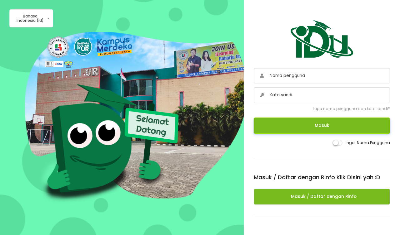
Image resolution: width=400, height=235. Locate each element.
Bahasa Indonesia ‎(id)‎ (30, 18)
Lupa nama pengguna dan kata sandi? (351, 108)
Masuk (322, 125)
